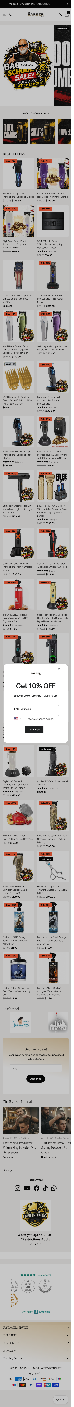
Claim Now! (34, 729)
